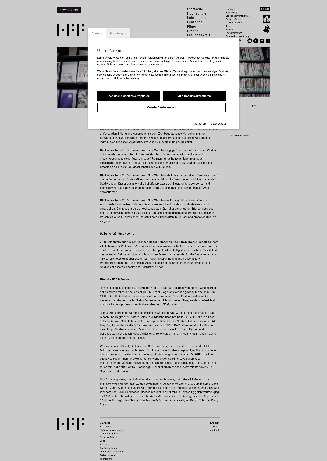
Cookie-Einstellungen (161, 107)
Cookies (97, 33)
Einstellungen (118, 33)
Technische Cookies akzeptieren (128, 96)
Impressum (200, 123)
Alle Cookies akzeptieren (194, 96)
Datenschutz (218, 123)
